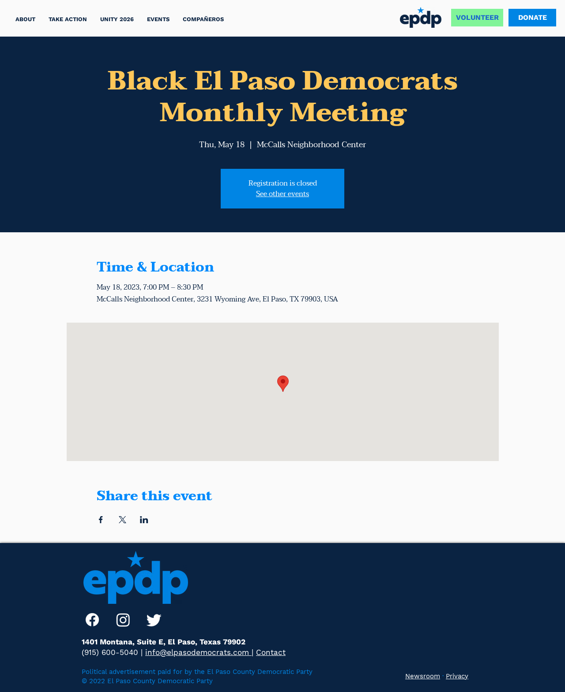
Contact (271, 652)
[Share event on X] (122, 519)
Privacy (457, 676)
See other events (282, 194)
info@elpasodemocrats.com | (199, 652)
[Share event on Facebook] (101, 519)
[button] (68, 19)
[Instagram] (123, 620)
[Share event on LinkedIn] (144, 519)
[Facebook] (92, 620)
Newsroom (422, 676)
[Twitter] (154, 620)
